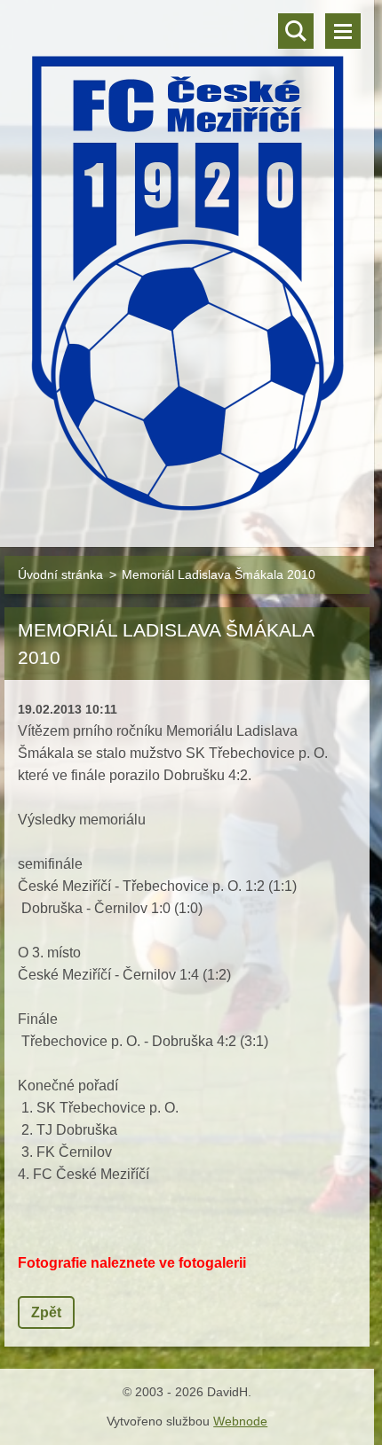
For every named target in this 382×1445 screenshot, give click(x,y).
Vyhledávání (296, 31)
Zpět (46, 1312)
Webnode (240, 1421)
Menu (343, 31)
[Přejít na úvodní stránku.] (187, 262)
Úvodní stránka (60, 574)
